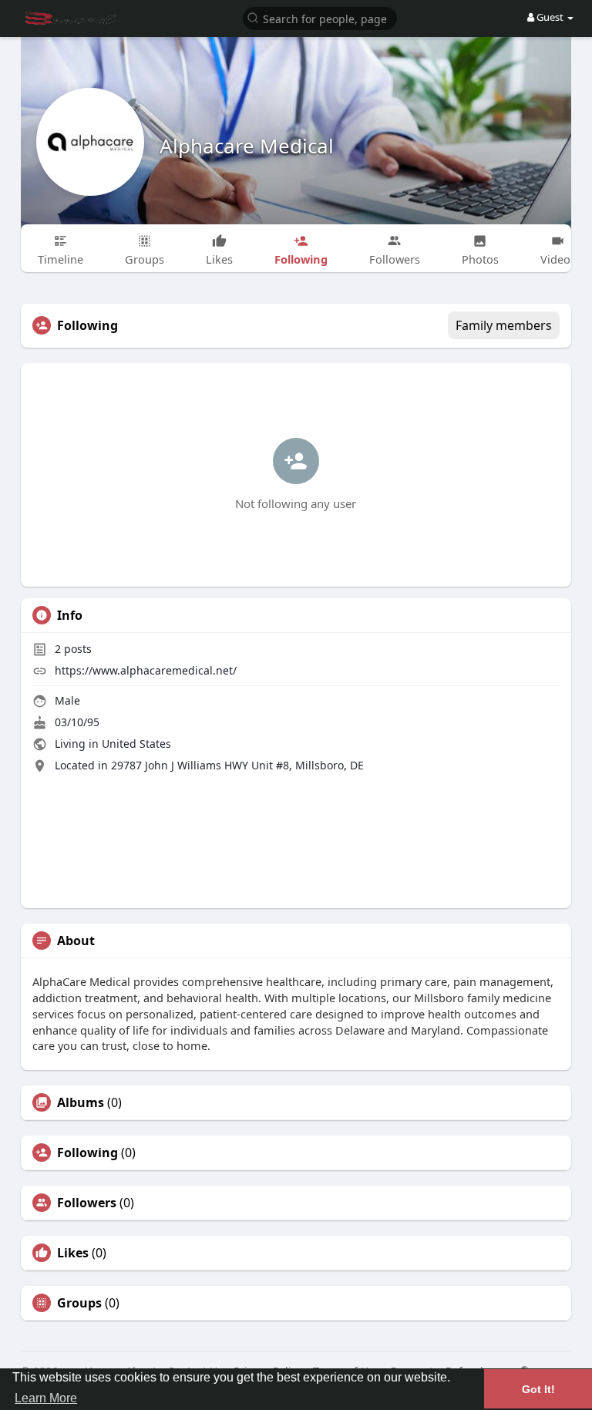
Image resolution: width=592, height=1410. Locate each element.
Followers (86, 1202)
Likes (73, 1253)
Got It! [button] (538, 1389)
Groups (79, 1303)
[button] (319, 17)
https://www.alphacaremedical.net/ (146, 670)
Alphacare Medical (247, 146)
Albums (80, 1102)
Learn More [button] (46, 1398)
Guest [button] (550, 17)
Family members (504, 325)
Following (87, 1152)
